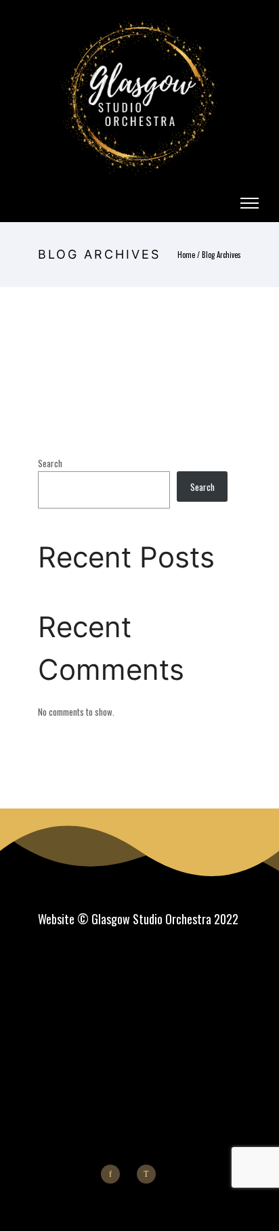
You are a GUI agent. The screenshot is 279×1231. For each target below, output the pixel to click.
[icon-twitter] (150, 1174)
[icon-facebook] (114, 1174)
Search (50, 463)
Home (186, 254)
